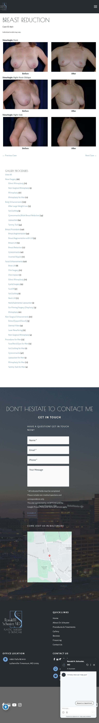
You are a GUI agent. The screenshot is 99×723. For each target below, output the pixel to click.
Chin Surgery (13, 270)
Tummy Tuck (13, 225)
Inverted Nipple (14, 257)
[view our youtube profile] (14, 705)
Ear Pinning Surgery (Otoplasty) (21, 307)
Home (55, 618)
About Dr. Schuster (61, 623)
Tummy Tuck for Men (16, 367)
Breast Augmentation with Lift (20, 238)
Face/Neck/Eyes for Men (18, 344)
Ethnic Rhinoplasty (16, 183)
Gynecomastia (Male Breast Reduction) (24, 215)
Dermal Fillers (14, 326)
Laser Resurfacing (15, 330)
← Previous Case (10, 155)
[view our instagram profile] (19, 705)
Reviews (56, 636)
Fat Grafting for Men (16, 348)
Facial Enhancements (14, 261)
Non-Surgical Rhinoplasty (18, 188)
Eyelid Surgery (14, 284)
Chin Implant (13, 275)
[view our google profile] (57, 659)
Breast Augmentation (17, 234)
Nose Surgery (10, 179)
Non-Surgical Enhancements (17, 317)
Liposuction (12, 220)
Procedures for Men (13, 340)
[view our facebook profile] (54, 659)
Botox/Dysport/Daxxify (17, 321)
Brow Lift (12, 266)
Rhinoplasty (13, 193)
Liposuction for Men (16, 358)
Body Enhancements (13, 202)
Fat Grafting (13, 211)
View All (8, 175)
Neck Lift (12, 298)
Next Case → (90, 155)
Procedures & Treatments (64, 627)
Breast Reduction (15, 248)
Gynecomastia (14, 252)
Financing (57, 640)
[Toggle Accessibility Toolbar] (6, 707)
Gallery (56, 631)
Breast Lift (12, 243)
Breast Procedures (12, 229)
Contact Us (57, 644)
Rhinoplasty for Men (16, 197)
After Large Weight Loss (18, 206)
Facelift (11, 289)
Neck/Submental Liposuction (20, 303)
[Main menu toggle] (95, 6)
